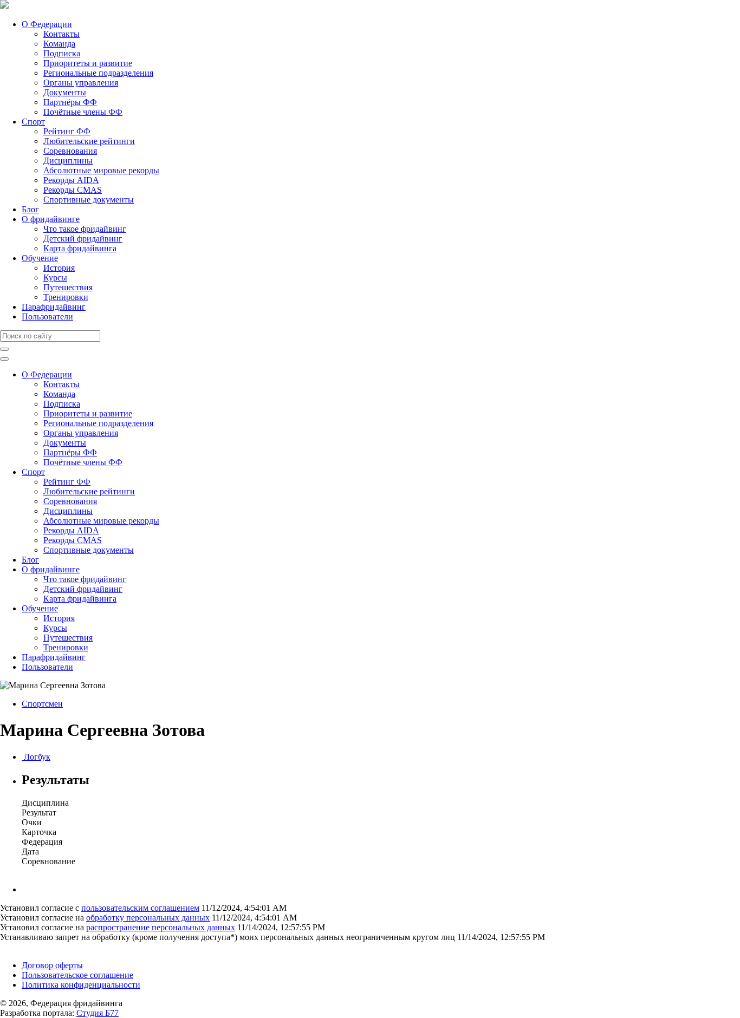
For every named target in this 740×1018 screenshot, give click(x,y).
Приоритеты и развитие (87, 63)
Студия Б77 (97, 1012)
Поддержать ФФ (30, 946)
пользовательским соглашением (140, 907)
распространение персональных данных (160, 927)
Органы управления (80, 82)
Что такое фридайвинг (84, 228)
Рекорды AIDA (71, 180)
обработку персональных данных (148, 917)
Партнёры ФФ (70, 102)
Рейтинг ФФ (66, 131)
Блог (30, 209)
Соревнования (70, 150)
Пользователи (47, 316)
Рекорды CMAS (72, 189)
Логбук (36, 756)
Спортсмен (42, 703)
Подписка (61, 53)
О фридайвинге (51, 219)
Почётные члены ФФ (82, 111)
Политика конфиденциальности (81, 984)
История (59, 267)
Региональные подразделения (98, 72)
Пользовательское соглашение (77, 975)
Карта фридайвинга (79, 248)
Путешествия (68, 287)
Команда (59, 43)
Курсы (55, 277)
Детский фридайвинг (82, 238)
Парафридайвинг (54, 306)
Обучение (40, 258)
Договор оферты (52, 965)
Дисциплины (68, 160)
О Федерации (47, 24)
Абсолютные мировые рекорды (101, 170)
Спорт (33, 121)
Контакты (61, 33)
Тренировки (65, 297)
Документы (64, 92)
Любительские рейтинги (89, 141)
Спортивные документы (88, 199)
